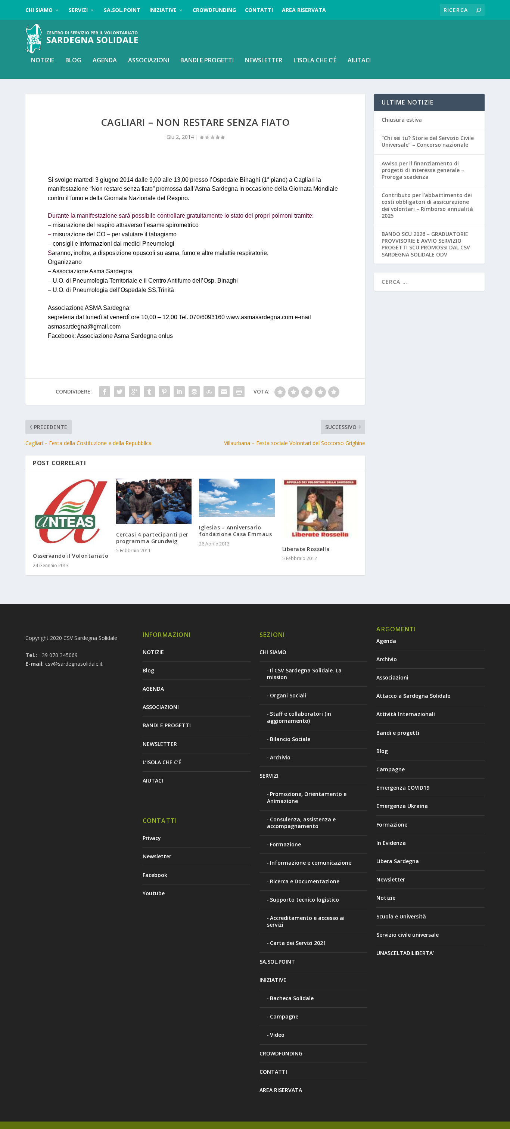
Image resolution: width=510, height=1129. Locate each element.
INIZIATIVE (163, 9)
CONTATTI (259, 9)
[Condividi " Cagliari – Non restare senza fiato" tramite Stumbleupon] (209, 391)
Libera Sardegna (397, 861)
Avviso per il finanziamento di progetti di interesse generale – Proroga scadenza (423, 170)
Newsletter (157, 856)
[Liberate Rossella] (320, 509)
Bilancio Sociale (290, 739)
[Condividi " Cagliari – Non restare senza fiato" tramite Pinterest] (164, 391)
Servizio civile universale (407, 934)
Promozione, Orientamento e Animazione (306, 797)
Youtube (154, 893)
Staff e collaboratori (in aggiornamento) (299, 717)
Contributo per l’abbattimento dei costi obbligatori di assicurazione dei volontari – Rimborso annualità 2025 (427, 205)
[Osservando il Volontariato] (71, 512)
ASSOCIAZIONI (148, 60)
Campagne (284, 1016)
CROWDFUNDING (214, 9)
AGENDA (105, 60)
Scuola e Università (401, 916)
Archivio (280, 757)
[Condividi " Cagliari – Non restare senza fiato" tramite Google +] (134, 391)
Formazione (285, 844)
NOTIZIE (42, 60)
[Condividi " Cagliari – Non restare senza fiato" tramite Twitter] (119, 391)
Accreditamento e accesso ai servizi (306, 921)
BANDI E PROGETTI (207, 60)
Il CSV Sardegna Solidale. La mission (304, 674)
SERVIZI (78, 9)
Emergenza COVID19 (402, 787)
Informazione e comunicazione (310, 862)
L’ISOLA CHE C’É (314, 60)
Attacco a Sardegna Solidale (413, 695)
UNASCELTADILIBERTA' (405, 953)
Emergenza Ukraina (402, 805)
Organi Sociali (288, 695)
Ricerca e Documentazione (304, 881)
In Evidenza (391, 842)
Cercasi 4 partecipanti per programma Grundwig (152, 538)
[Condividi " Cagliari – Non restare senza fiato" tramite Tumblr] (149, 391)
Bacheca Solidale (292, 998)
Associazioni (392, 677)
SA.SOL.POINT (122, 9)
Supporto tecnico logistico (304, 899)
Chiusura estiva (402, 119)
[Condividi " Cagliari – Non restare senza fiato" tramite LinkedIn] (179, 391)
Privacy (152, 838)
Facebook (155, 874)
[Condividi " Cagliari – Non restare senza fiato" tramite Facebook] (104, 391)
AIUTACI (359, 60)
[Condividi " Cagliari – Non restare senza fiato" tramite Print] (238, 391)
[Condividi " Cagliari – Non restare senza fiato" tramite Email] (224, 391)
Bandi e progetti (397, 732)
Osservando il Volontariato (70, 555)
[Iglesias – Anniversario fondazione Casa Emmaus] (237, 498)
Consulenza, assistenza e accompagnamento (301, 823)
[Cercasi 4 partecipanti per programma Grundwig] (154, 501)
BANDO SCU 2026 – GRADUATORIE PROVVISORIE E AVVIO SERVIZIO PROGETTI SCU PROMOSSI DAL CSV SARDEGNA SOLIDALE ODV (426, 244)
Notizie (385, 897)
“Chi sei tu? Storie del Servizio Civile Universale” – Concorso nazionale (428, 141)
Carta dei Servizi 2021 (298, 942)
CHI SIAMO (39, 9)
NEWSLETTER (263, 60)
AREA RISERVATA (304, 9)
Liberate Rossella (306, 549)
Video (277, 1034)
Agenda (386, 640)
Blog (73, 60)
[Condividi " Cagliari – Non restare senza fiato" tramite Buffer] (194, 391)
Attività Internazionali (405, 714)
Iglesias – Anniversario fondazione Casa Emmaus (235, 531)
